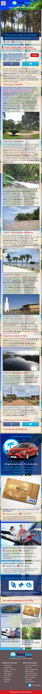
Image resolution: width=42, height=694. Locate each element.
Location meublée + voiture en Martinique (17, 563)
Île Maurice (7, 470)
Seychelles (17, 472)
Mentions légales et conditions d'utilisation (21, 692)
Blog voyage (29, 671)
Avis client (28, 667)
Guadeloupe (19, 467)
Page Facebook (30, 681)
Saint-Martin (17, 470)
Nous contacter (30, 677)
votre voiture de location (13, 149)
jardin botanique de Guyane (21, 154)
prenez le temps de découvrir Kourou (22, 318)
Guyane (34, 55)
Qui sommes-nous (31, 673)
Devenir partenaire (31, 675)
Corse (27, 467)
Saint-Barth (27, 470)
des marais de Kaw (24, 340)
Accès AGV (28, 679)
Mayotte (25, 472)
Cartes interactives (31, 669)
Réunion (34, 467)
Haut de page (36, 685)
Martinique (9, 467)
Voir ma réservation (31, 665)
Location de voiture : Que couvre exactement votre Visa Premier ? (31, 622)
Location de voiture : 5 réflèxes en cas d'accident (19, 548)
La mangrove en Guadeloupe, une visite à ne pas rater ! (31, 642)
